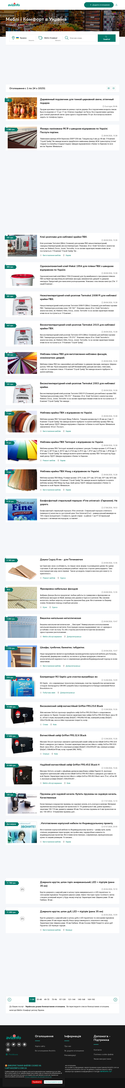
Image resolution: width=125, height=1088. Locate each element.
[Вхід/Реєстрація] (115, 5)
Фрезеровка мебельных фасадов (59, 588)
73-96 (54, 999)
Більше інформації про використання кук (38, 1077)
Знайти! (106, 39)
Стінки (45, 725)
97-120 (62, 999)
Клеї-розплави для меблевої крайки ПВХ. (63, 237)
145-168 (81, 999)
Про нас (67, 1046)
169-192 (91, 999)
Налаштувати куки (53, 1082)
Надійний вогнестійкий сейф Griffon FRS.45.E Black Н (69, 764)
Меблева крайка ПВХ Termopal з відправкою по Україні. (72, 442)
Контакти (98, 1050)
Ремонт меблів (49, 461)
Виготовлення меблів (52, 255)
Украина (23, 38)
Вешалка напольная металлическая (60, 618)
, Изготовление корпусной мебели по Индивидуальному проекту (76, 823)
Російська (13, 1054)
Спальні (46, 754)
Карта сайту (40, 1046)
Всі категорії (11, 25)
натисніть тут (106, 1071)
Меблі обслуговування (52, 637)
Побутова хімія (49, 693)
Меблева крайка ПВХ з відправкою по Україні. (66, 412)
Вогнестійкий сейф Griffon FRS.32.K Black (63, 735)
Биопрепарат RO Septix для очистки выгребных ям (69, 676)
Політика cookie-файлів (103, 1054)
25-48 (39, 999)
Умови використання (102, 1059)
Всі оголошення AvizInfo (45, 1051)
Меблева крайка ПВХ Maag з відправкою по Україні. (69, 471)
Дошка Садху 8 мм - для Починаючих (61, 559)
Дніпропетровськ (74, 637)
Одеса (63, 578)
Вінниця (69, 930)
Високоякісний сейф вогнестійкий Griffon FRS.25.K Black (71, 706)
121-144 (71, 999)
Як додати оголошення (74, 1051)
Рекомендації (70, 1055)
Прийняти (36, 1082)
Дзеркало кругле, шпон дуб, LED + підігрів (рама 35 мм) (71, 911)
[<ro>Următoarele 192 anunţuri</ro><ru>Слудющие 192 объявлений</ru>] (115, 999)
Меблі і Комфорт (50, 38)
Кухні (45, 607)
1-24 (32, 999)
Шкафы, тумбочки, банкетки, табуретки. (62, 647)
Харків (68, 255)
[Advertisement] (62, 64)
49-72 (46, 999)
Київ (55, 725)
